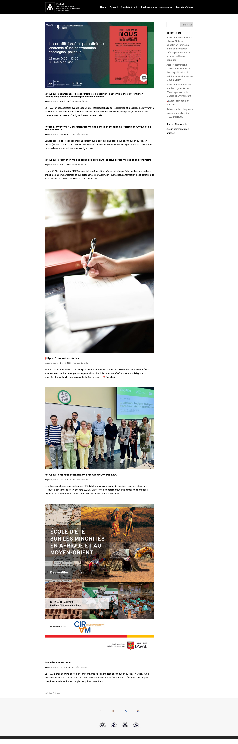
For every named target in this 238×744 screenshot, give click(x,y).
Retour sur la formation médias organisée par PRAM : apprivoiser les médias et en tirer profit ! (98, 159)
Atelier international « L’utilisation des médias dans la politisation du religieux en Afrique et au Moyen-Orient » (98, 128)
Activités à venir (129, 7)
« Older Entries (52, 693)
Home (103, 7)
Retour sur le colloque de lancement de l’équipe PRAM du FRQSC (81, 474)
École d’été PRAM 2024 (58, 662)
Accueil (114, 7)
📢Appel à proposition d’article (62, 358)
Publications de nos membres (156, 7)
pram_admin (53, 101)
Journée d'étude (184, 7)
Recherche (187, 24)
